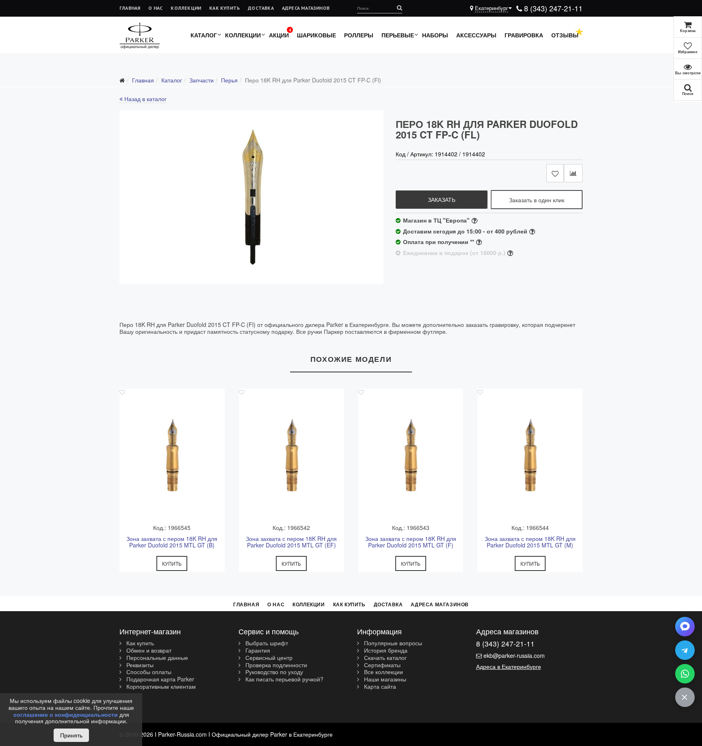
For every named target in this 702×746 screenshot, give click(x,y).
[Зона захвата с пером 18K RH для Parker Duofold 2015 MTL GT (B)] (172, 455)
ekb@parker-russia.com (514, 655)
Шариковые (316, 35)
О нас (155, 8)
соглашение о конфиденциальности (65, 714)
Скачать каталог (384, 658)
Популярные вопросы (392, 643)
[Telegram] (685, 650)
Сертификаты (381, 665)
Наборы (435, 35)
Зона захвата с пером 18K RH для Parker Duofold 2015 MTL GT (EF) (291, 541)
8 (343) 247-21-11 (552, 8)
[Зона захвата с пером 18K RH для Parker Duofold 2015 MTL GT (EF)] (291, 455)
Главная (129, 8)
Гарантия (257, 650)
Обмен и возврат (148, 650)
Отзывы (564, 35)
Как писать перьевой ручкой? (283, 679)
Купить (172, 563)
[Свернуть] (685, 697)
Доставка (261, 8)
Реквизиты (139, 665)
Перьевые (397, 35)
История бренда (384, 650)
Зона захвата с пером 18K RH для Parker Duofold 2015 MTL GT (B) (171, 541)
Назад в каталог (145, 99)
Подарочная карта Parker (159, 679)
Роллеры (358, 35)
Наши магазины (384, 679)
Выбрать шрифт (266, 643)
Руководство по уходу (273, 672)
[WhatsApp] (685, 673)
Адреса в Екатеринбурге (508, 666)
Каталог (204, 35)
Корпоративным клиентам (160, 686)
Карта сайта (379, 686)
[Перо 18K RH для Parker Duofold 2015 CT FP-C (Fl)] (251, 197)
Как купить (224, 8)
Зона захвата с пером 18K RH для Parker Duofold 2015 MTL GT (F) (410, 541)
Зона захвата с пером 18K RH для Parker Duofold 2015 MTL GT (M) (530, 541)
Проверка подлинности (275, 665)
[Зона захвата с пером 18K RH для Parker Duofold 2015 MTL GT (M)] (530, 455)
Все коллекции (382, 672)
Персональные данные (156, 658)
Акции (279, 35)
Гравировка (524, 35)
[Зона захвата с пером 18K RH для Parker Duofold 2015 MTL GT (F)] (411, 455)
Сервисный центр (268, 658)
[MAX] (685, 626)
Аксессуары (476, 35)
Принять (71, 735)
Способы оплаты (148, 672)
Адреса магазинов (305, 8)
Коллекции (186, 8)
